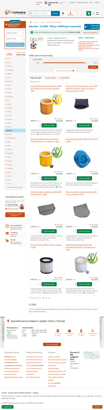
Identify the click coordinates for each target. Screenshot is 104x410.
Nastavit (97, 407)
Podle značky (20, 55)
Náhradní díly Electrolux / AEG (57, 371)
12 (43, 298)
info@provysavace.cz (14, 209)
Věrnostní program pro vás (34, 359)
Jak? (13, 365)
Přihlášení (70, 15)
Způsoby (34, 365)
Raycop (9, 161)
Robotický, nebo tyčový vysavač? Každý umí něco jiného (89, 45)
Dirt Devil (9, 81)
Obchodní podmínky (10, 359)
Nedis (8, 146)
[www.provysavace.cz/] (15, 12)
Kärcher (9, 130)
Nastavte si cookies (10, 374)
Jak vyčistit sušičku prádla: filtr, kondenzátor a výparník (88, 42)
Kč (39, 63)
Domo (9, 77)
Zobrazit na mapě (12, 338)
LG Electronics (11, 138)
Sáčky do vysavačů (54, 356)
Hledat (55, 13)
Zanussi (9, 176)
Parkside (9, 149)
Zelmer (9, 180)
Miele (8, 142)
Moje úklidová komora (33, 377)
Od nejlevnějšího (50, 78)
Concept (9, 66)
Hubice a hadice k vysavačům (57, 362)
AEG (8, 58)
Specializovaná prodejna (34, 362)
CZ (62, 15)
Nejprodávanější (36, 78)
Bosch (9, 62)
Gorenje (9, 108)
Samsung (10, 168)
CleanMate (10, 70)
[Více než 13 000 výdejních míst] (92, 355)
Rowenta (9, 165)
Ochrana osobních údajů (12, 368)
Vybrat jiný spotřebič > (90, 32)
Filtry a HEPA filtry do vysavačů (57, 359)
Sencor (9, 172)
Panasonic (10, 153)
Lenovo (9, 134)
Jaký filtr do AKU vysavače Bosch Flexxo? (88, 49)
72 (48, 298)
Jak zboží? (11, 362)
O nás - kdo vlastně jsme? (34, 368)
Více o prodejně (52, 344)
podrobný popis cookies (17, 403)
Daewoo (9, 74)
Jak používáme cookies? (11, 371)
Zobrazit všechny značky (14, 187)
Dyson (9, 85)
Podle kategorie (9, 54)
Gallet (9, 104)
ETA (8, 100)
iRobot (9, 127)
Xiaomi (9, 184)
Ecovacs (9, 89)
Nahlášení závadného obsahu (13, 377)
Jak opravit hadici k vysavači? (57, 374)
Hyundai (9, 119)
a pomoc (10, 356)
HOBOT (9, 112)
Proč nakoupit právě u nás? (34, 356)
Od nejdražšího (64, 78)
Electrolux (10, 96)
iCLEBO (9, 123)
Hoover (9, 115)
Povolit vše (7, 407)
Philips (9, 157)
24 (46, 298)
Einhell (9, 93)
